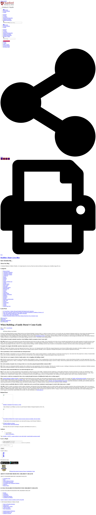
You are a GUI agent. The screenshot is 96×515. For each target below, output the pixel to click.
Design (4, 276)
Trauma (4, 303)
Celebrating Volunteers (8, 272)
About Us (5, 484)
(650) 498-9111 (40, 389)
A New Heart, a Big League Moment (10, 314)
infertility (5, 436)
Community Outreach (7, 273)
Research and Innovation (8, 299)
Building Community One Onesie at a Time (12, 404)
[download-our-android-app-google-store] (14, 463)
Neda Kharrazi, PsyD (40, 335)
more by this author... (10, 434)
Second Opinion (6, 11)
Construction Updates (7, 274)
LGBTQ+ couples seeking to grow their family (17, 436)
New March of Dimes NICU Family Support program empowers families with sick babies (21, 418)
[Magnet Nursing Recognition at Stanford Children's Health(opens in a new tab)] (21, 471)
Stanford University (7, 513)
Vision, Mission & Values (8, 480)
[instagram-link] (3, 454)
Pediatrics (5, 295)
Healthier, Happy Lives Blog (10, 257)
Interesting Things (7, 287)
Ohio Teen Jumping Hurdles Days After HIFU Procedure (15, 313)
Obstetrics (5, 292)
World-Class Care (6, 306)
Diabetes (5, 278)
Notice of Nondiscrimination (9, 504)
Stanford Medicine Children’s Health (10, 378)
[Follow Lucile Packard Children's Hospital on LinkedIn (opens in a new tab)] (3, 455)
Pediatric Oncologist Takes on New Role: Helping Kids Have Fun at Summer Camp (20, 315)
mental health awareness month (33, 436)
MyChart (6, 9)
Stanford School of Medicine (9, 511)
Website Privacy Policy (8, 506)
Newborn (5, 289)
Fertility (4, 282)
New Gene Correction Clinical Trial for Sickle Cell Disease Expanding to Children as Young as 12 (23, 312)
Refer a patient (6, 44)
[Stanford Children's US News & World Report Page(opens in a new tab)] (4, 471)
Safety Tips (5, 300)
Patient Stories (6, 293)
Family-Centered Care (7, 281)
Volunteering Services (7, 496)
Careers (2, 499)
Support (4, 301)
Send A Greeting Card (13, 499)
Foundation (5, 494)
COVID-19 (5, 275)
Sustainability (6, 302)
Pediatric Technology (7, 294)
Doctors (4, 279)
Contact (4, 43)
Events (4, 280)
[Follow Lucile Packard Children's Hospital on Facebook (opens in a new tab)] (3, 456)
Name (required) (6, 441)
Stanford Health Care (7, 512)
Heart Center (5, 285)
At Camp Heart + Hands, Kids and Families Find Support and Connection (18, 311)
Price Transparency (7, 508)
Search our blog (6, 22)
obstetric (21, 379)
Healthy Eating (6, 283)
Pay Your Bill (21, 499)
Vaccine (4, 305)
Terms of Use (6, 505)
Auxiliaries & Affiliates (8, 497)
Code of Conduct (6, 507)
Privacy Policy (6, 485)
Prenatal (4, 298)
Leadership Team (6, 478)
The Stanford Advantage (8, 482)
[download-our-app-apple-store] (5, 463)
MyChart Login (6, 46)
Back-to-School (6, 271)
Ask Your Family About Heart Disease (11, 424)
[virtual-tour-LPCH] (3, 453)
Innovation (5, 286)
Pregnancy (5, 296)
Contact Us (6, 499)
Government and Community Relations (11, 483)
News (4, 479)
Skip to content (4, 1)
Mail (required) (6, 442)
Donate (4, 12)
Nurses (4, 291)
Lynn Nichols (9, 327)
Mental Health (6, 288)
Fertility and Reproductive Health (79, 378)
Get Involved (6, 495)
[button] (48, 157)
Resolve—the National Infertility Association (58, 380)
